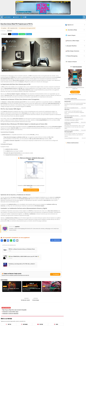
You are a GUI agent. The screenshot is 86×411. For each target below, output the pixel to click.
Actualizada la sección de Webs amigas (10, 311)
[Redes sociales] (21, 17)
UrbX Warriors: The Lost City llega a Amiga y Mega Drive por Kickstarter (31, 289)
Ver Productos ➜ (75, 92)
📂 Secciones (7, 17)
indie (44, 286)
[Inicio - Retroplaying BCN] (1, 17)
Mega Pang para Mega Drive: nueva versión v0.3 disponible (14, 309)
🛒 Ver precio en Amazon (31, 190)
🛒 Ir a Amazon (55, 274)
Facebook (15, 34)
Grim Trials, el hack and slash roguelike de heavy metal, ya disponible (51, 289)
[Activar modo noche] (25, 17)
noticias (9, 30)
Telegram (29, 34)
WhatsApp (22, 34)
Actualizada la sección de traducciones (10, 313)
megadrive (25, 286)
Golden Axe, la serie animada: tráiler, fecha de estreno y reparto (11, 289)
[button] (84, 17)
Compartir (5, 34)
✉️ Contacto (16, 17)
